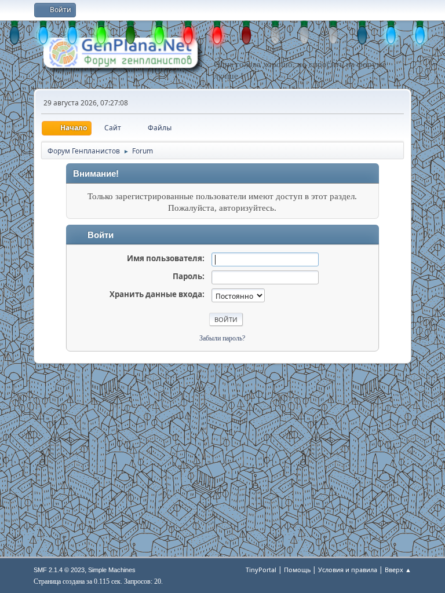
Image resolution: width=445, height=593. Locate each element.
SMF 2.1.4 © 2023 (59, 569)
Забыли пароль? (222, 338)
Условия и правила (347, 569)
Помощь (297, 569)
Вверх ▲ (398, 569)
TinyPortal (261, 569)
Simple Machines (112, 569)
